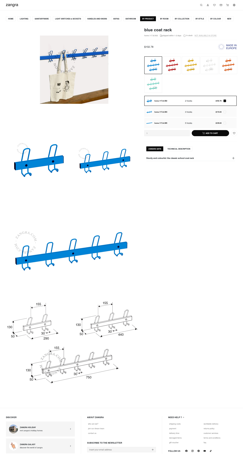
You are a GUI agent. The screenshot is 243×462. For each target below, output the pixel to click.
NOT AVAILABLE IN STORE (206, 35)
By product (148, 18)
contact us (92, 433)
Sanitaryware (42, 18)
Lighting (24, 18)
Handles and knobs (97, 18)
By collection (182, 18)
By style (200, 18)
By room (164, 18)
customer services (211, 433)
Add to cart (212, 133)
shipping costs (175, 424)
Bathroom (131, 18)
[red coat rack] (172, 65)
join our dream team (96, 428)
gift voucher (174, 442)
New (229, 18)
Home (10, 18)
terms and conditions (212, 438)
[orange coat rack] (228, 65)
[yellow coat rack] (191, 65)
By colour (215, 18)
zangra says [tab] (154, 149)
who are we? (93, 424)
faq (205, 442)
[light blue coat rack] (153, 84)
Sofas (116, 18)
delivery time (174, 433)
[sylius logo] (12, 4)
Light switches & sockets (68, 18)
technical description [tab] (178, 149)
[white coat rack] (209, 65)
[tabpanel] (190, 158)
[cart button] (228, 5)
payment (172, 428)
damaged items (175, 438)
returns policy (209, 428)
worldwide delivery (211, 424)
